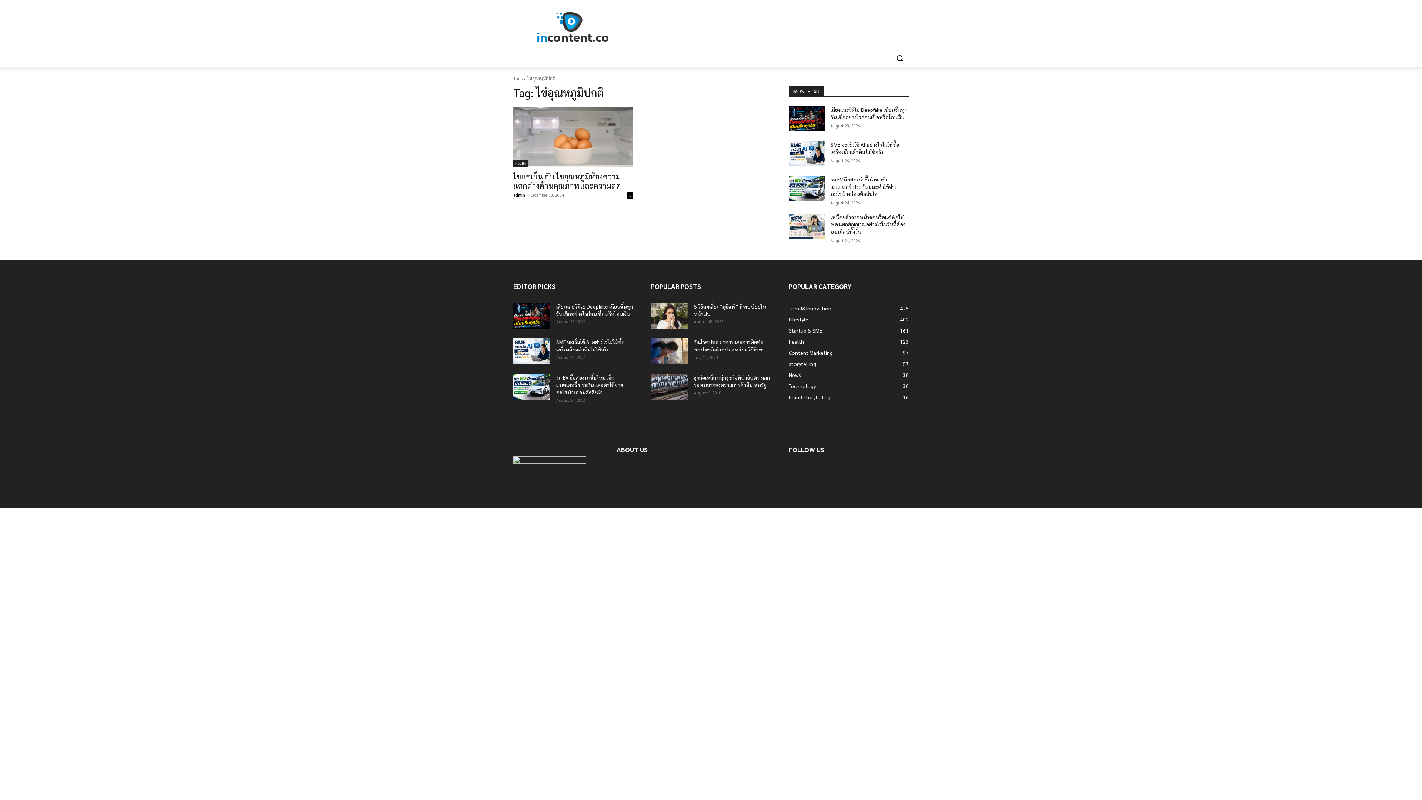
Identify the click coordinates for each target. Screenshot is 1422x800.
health (520, 163)
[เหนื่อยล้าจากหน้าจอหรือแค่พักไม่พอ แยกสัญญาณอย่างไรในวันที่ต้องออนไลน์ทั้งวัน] (807, 226)
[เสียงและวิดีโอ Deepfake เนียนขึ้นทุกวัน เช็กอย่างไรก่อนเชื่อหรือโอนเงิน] (807, 118)
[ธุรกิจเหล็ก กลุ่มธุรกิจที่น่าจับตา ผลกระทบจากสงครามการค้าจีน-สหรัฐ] (669, 387)
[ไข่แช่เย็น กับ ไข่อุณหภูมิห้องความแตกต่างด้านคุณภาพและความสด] (573, 137)
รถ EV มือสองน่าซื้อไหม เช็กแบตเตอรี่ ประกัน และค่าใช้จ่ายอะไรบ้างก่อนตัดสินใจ (864, 186)
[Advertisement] (766, 27)
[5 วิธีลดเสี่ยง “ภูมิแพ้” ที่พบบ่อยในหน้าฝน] (669, 316)
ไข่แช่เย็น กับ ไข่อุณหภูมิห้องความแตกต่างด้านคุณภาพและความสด (567, 180)
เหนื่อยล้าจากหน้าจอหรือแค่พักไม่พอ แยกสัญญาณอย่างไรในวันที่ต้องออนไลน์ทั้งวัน (868, 224)
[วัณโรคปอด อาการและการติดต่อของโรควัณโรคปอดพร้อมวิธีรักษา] (669, 351)
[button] (900, 58)
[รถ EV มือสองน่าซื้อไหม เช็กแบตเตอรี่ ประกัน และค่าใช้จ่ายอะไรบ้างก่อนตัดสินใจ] (807, 188)
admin (519, 195)
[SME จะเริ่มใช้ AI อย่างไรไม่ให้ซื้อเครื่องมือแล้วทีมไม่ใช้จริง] (807, 153)
